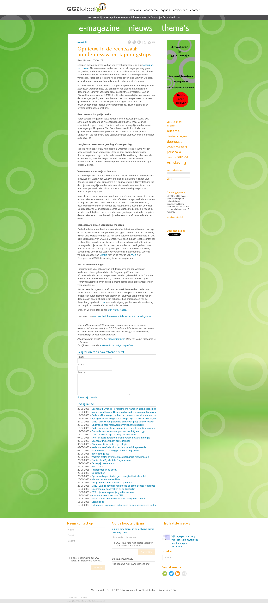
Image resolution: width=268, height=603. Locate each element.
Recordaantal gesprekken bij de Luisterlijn (113, 489)
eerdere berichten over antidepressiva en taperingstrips (122, 316)
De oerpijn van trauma (102, 463)
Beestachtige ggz (100, 453)
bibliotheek (172, 136)
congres (182, 136)
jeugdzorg (181, 146)
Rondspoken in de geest (104, 469)
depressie (174, 141)
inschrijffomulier (116, 339)
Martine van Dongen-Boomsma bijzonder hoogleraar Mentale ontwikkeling (129, 412)
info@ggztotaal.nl (175, 217)
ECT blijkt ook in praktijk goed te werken (112, 492)
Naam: (80, 357)
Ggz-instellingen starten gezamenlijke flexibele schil (118, 476)
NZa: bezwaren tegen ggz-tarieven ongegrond (115, 450)
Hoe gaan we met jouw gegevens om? (131, 564)
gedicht (171, 146)
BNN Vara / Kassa (116, 310)
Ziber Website (77, 601)
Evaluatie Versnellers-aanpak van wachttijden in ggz (118, 431)
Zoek (169, 179)
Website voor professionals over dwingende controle (118, 498)
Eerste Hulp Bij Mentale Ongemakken (111, 460)
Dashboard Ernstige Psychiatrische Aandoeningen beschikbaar (124, 409)
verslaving (176, 162)
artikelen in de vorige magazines (116, 345)
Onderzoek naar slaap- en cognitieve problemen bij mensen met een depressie (132, 428)
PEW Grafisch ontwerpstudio (96, 601)
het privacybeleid (132, 545)
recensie (171, 157)
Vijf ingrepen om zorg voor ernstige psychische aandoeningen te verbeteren (130, 418)
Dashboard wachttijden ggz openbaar (110, 441)
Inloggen (69, 601)
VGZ (133, 255)
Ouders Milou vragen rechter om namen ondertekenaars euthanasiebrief (128, 415)
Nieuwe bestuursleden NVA (105, 479)
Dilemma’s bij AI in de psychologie (109, 444)
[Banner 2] (181, 75)
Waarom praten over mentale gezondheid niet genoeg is (120, 457)
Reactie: (81, 372)
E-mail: (81, 364)
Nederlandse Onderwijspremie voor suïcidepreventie (118, 447)
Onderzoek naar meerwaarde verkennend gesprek (117, 425)
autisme (173, 131)
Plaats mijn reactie (87, 397)
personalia (174, 152)
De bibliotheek (98, 473)
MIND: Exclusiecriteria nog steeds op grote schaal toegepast (123, 485)
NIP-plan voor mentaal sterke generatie (111, 482)
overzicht (82, 42)
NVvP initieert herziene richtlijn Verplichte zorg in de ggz (120, 437)
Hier (103, 302)
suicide (182, 157)
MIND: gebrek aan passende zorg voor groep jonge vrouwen (122, 421)
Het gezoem (97, 466)
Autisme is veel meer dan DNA (107, 495)
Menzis (103, 255)
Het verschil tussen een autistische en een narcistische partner (124, 505)
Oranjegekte (97, 502)
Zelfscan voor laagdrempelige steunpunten (113, 434)
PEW (173, 590)
